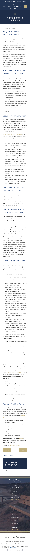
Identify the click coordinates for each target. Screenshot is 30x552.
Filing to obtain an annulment (10, 264)
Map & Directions (15, 499)
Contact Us (15, 523)
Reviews (15, 520)
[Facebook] (12, 530)
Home (15, 506)
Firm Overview (15, 509)
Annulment (18, 445)
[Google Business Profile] (17, 530)
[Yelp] (15, 530)
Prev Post (7, 450)
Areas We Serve (15, 517)
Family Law (12, 445)
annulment (9, 40)
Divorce (15, 512)
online (21, 438)
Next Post (23, 450)
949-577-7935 (15, 487)
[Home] (14, 6)
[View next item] (9, 471)
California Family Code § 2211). (14, 372)
